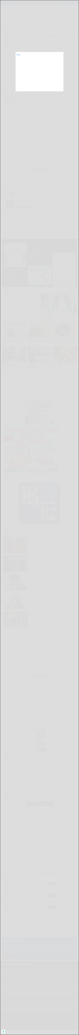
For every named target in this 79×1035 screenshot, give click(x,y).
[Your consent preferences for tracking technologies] (3, 1031)
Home (18, 54)
